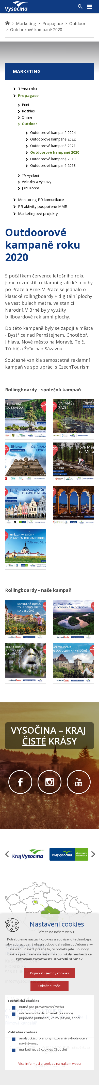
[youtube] (79, 782)
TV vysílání (30, 175)
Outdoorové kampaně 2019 (53, 158)
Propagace (28, 95)
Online (27, 117)
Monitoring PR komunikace (41, 199)
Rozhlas (28, 111)
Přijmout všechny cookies (49, 973)
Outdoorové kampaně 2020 (54, 152)
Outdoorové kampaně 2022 (53, 139)
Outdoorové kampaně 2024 (53, 132)
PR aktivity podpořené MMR (42, 206)
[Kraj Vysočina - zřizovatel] (69, 854)
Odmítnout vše (49, 985)
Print (25, 104)
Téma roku (27, 88)
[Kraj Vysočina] (28, 854)
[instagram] (49, 782)
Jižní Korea (30, 188)
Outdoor (29, 123)
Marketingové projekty (38, 213)
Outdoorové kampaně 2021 (53, 145)
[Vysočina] (16, 6)
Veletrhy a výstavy (36, 181)
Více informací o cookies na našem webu (49, 1063)
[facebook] (20, 782)
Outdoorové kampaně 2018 (53, 165)
